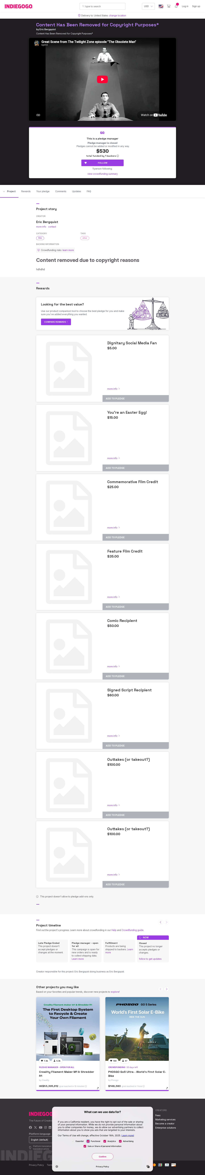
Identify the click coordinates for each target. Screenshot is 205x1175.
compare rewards (55, 322)
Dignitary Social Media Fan (132, 342)
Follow (102, 162)
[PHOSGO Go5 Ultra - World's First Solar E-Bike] (137, 1029)
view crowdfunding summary (102, 173)
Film (40, 238)
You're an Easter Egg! (127, 412)
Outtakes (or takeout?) (128, 759)
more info (41, 226)
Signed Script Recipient (129, 690)
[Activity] (176, 6)
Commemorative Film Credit (132, 481)
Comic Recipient (122, 620)
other (84, 238)
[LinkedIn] (50, 1127)
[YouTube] (40, 1127)
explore (115, 991)
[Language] (161, 6)
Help (113, 930)
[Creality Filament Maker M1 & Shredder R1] (68, 1029)
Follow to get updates (150, 958)
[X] (35, 1127)
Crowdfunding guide (133, 930)
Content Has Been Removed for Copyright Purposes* (97, 25)
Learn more (78, 958)
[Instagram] (45, 1127)
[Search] (83, 6)
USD (146, 6)
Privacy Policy (36, 1165)
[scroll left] (160, 922)
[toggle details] (99, 1090)
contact (52, 226)
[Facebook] (30, 1127)
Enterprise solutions (165, 1127)
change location (117, 15)
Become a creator (164, 1123)
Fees (157, 1115)
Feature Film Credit (125, 551)
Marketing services (165, 1119)
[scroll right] (166, 989)
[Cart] (168, 6)
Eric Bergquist (47, 29)
